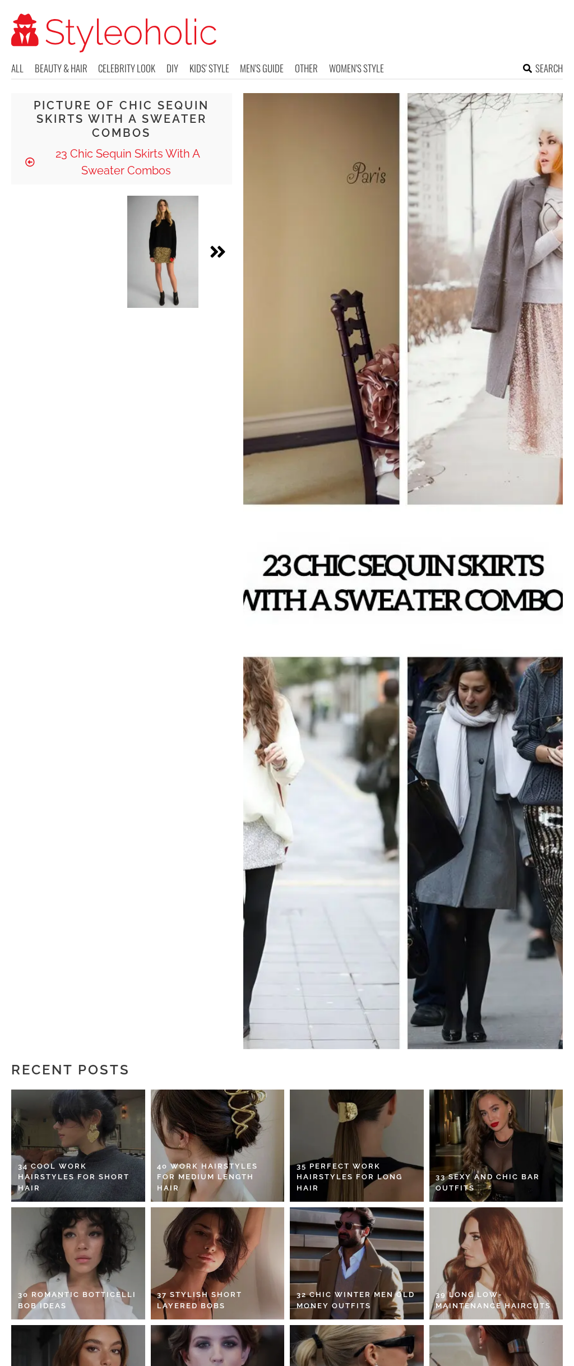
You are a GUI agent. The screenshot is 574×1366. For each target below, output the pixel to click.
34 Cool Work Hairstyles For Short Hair (73, 1177)
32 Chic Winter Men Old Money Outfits (356, 1300)
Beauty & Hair (61, 68)
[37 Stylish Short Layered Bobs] (218, 1263)
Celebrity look (126, 68)
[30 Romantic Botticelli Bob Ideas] (78, 1263)
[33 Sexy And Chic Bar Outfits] (496, 1146)
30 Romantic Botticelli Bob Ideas (77, 1300)
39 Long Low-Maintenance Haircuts (493, 1300)
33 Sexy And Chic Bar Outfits (488, 1182)
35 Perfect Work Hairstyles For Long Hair (349, 1177)
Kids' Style (209, 68)
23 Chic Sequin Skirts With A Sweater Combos (126, 162)
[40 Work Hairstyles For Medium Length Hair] (218, 1146)
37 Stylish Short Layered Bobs (199, 1300)
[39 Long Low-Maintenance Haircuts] (496, 1263)
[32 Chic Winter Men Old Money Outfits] (357, 1263)
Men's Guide (262, 68)
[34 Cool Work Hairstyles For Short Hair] (78, 1146)
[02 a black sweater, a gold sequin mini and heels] (163, 252)
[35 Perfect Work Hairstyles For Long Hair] (357, 1146)
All (17, 68)
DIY (172, 68)
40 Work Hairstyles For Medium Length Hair (207, 1177)
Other (306, 68)
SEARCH (549, 68)
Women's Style (356, 68)
